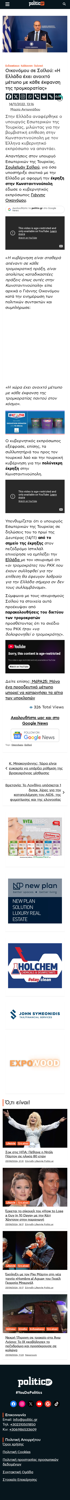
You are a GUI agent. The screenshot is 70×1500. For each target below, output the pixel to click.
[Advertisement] (35, 348)
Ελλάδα (13, 560)
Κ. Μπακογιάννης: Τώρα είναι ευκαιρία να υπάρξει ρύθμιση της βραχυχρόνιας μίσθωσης (36, 768)
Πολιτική (38, 65)
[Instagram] (23, 96)
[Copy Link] (51, 96)
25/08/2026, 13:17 (14, 1288)
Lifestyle (10, 1143)
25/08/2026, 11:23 (14, 1355)
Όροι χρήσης (13, 1444)
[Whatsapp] (30, 96)
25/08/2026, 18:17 (14, 1224)
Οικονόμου (17, 745)
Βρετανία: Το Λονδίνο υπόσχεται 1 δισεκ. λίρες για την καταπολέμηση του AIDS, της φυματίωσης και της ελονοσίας (33, 792)
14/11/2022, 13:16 (21, 104)
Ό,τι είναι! (23, 1143)
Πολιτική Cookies (17, 1452)
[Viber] (37, 96)
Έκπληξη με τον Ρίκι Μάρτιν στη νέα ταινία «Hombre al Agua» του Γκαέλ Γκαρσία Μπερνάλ (33, 1279)
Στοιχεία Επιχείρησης (20, 1479)
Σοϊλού (28, 745)
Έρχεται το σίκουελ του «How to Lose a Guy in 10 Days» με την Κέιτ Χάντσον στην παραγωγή (34, 1215)
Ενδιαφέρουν (12, 65)
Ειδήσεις (11, 1329)
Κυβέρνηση (27, 65)
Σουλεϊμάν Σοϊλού (22, 167)
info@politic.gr (25, 1419)
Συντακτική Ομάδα (18, 1472)
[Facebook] (9, 96)
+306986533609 (23, 1429)
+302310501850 (23, 1424)
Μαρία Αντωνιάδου (25, 109)
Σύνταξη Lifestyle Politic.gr (39, 1161)
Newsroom (31, 1355)
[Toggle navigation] (7, 4)
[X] (16, 96)
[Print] (44, 96)
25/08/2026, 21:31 (14, 1161)
